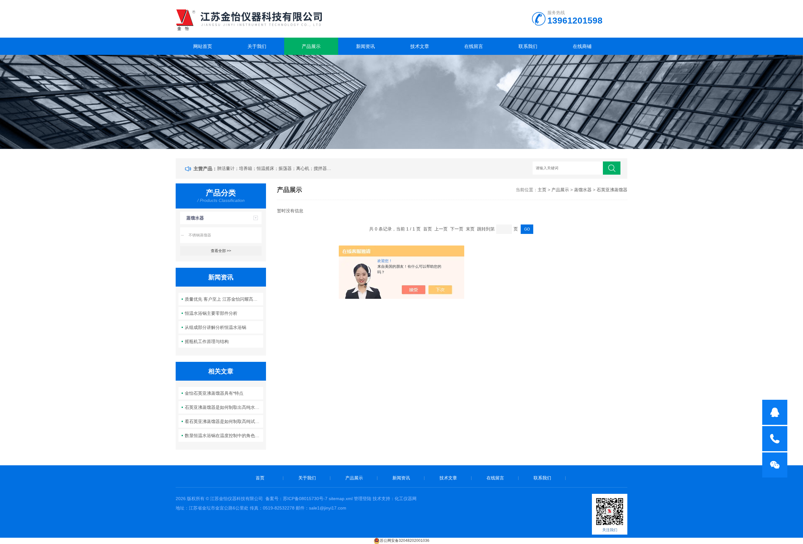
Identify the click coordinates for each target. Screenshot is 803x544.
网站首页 (202, 46)
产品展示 (311, 46)
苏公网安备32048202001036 (404, 540)
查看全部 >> (221, 251)
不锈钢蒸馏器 (200, 235)
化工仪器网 (406, 498)
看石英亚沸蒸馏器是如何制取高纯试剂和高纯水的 (224, 421)
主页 (542, 189)
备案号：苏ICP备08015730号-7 (296, 498)
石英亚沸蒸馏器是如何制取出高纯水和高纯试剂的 (224, 407)
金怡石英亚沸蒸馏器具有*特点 (214, 393)
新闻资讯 (365, 46)
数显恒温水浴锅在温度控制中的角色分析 (224, 435)
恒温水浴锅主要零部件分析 (211, 313)
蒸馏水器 (195, 217)
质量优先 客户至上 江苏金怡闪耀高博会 (223, 299)
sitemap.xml (341, 498)
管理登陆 (362, 498)
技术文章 (419, 46)
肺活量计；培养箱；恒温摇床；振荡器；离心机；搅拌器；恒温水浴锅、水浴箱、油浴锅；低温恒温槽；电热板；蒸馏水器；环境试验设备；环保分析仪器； (275, 168)
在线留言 (473, 46)
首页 (260, 477)
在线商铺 (582, 46)
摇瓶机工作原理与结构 (207, 341)
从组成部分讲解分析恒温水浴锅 (215, 327)
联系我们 (527, 46)
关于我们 (256, 46)
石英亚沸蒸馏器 (612, 189)
